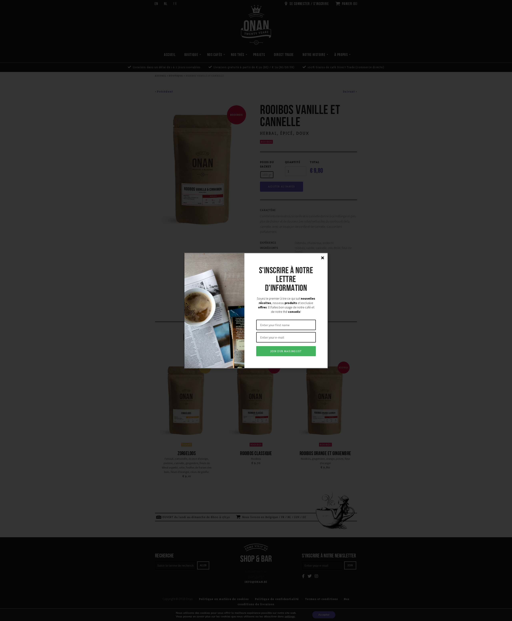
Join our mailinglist (286, 351)
